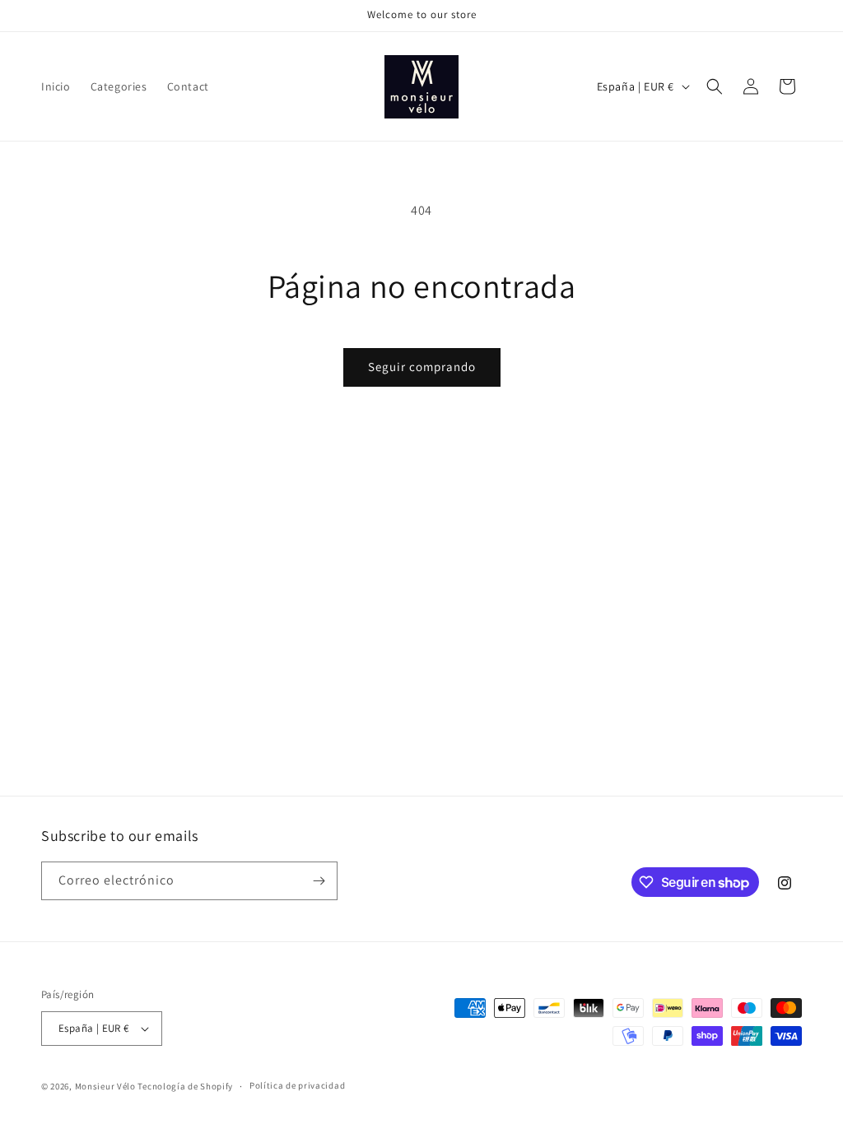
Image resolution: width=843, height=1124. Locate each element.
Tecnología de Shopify (185, 1086)
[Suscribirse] (318, 881)
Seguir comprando (422, 366)
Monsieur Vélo (105, 1086)
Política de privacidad (297, 1085)
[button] (714, 86)
